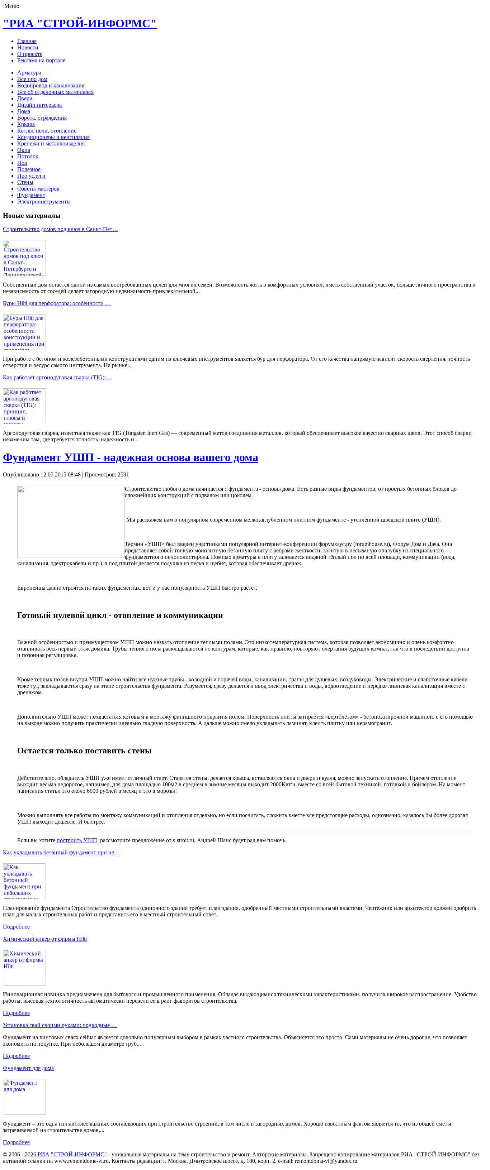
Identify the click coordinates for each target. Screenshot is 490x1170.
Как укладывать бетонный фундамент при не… (61, 852)
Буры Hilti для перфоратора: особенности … (57, 303)
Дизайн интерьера (39, 105)
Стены (25, 182)
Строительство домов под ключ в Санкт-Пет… (60, 229)
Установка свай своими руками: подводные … (60, 1025)
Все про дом (32, 79)
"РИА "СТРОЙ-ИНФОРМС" (80, 23)
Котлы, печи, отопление (46, 131)
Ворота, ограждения (42, 118)
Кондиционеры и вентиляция (53, 137)
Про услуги (31, 176)
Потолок (27, 156)
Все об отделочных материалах (55, 92)
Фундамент (31, 195)
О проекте (29, 54)
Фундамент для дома (28, 1068)
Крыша (26, 124)
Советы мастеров (38, 189)
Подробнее (16, 927)
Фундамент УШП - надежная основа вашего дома (130, 457)
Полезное (29, 169)
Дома (23, 111)
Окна (23, 150)
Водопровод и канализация (50, 85)
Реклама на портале (41, 60)
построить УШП (77, 840)
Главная (27, 41)
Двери (25, 98)
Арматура (29, 72)
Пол (22, 163)
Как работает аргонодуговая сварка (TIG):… (57, 377)
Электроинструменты (44, 201)
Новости (27, 47)
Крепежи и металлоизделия (51, 143)
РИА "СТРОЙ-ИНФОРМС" (72, 1154)
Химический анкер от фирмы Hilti (45, 939)
